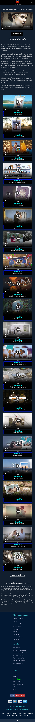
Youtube (23, 695)
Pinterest (17, 695)
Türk (16, 715)
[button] (17, 103)
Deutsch (25, 713)
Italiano (19, 713)
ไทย (13, 715)
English (4, 713)
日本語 (20, 715)
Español (14, 713)
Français (9, 713)
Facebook (12, 695)
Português (30, 713)
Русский (26, 715)
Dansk (8, 715)
